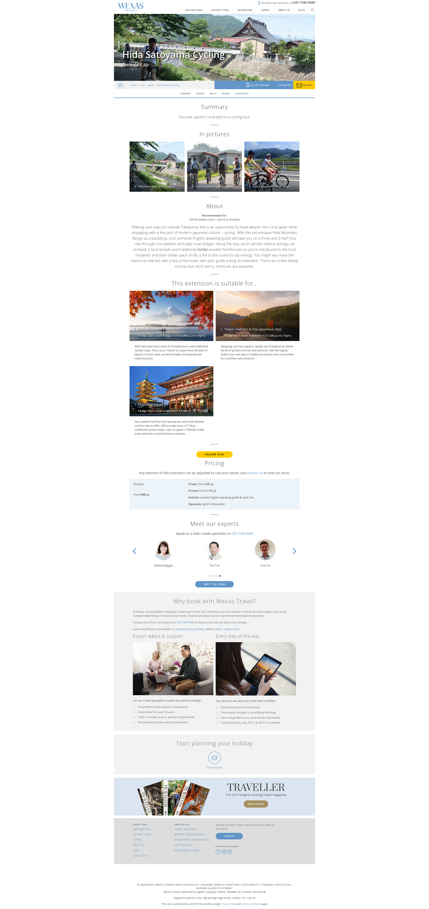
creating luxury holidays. (190, 629)
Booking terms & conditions (221, 884)
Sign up (229, 836)
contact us (255, 473)
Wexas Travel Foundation (191, 839)
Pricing (226, 93)
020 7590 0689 (242, 533)
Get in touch (214, 767)
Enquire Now (214, 454)
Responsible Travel (187, 850)
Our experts (242, 93)
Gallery (200, 93)
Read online (256, 803)
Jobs (135, 850)
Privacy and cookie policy (182, 884)
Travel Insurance (185, 829)
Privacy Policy (229, 903)
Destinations (141, 829)
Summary (185, 93)
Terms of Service (251, 903)
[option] (214, 553)
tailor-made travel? (227, 629)
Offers (137, 839)
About (213, 93)
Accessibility (251, 884)
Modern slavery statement (214, 888)
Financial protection (276, 884)
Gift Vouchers (183, 845)
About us (139, 845)
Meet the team (214, 584)
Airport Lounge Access (189, 834)
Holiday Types (142, 834)
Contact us (140, 855)
